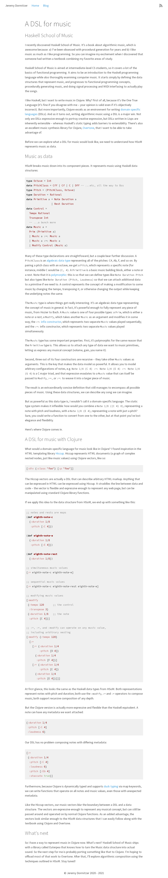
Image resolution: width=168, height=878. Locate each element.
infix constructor (51, 322)
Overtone (88, 128)
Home (35, 5)
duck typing (111, 786)
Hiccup (60, 453)
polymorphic (58, 275)
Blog (46, 5)
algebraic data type (58, 260)
